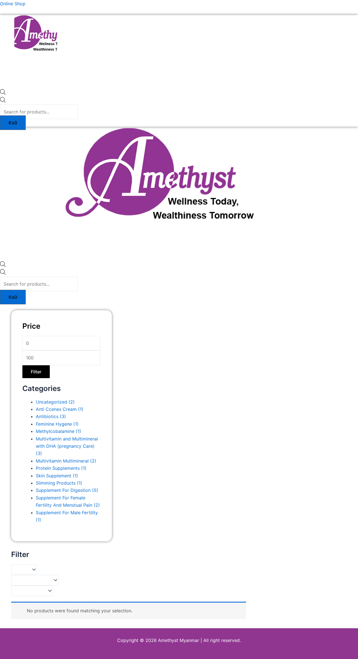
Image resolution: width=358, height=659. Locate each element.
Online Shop (12, 3)
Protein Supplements (61, 468)
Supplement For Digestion (67, 490)
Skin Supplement (57, 475)
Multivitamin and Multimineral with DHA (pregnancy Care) (67, 446)
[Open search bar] (3, 93)
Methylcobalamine (58, 431)
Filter (36, 371)
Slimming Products (59, 483)
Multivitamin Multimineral (66, 461)
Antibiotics (51, 416)
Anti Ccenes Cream (59, 409)
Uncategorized (55, 402)
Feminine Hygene (57, 424)
